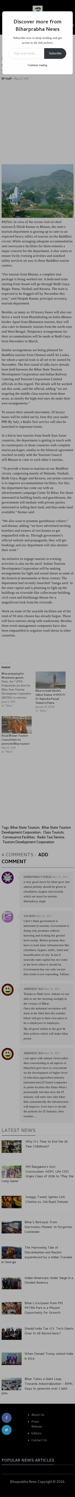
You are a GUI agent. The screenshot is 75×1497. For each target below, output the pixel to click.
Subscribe (55, 53)
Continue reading (37, 65)
